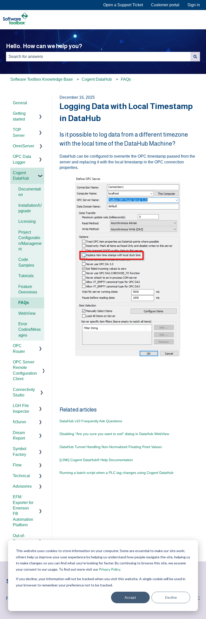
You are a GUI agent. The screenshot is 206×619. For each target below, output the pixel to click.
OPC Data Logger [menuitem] (22, 159)
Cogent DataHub (97, 79)
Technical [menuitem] (21, 476)
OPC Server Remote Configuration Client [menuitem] (25, 370)
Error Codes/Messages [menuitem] (29, 329)
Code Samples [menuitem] (26, 262)
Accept (130, 597)
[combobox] (98, 56)
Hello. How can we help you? (44, 46)
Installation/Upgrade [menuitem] (30, 208)
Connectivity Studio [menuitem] (24, 392)
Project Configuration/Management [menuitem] (30, 240)
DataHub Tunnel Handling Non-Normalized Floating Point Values (111, 447)
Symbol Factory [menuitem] (19, 451)
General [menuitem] (20, 103)
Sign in (193, 5)
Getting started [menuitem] (19, 116)
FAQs (126, 79)
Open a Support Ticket (123, 5)
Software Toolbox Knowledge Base (41, 79)
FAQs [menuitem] (23, 302)
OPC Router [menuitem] (19, 348)
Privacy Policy (109, 569)
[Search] (195, 56)
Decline (171, 597)
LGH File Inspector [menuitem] (21, 408)
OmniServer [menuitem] (23, 146)
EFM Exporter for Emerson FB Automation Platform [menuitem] (23, 511)
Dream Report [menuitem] (19, 435)
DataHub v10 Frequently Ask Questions (91, 421)
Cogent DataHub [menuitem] (21, 175)
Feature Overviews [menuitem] (27, 289)
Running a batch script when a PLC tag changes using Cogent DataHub (116, 473)
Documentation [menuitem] (29, 192)
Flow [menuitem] (17, 465)
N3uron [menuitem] (19, 422)
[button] (40, 114)
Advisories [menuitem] (22, 486)
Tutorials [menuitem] (26, 276)
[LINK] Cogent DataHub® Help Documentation (96, 460)
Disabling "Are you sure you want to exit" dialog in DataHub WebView (114, 434)
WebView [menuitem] (27, 313)
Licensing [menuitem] (27, 221)
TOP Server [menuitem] (19, 132)
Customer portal (165, 5)
